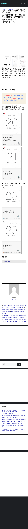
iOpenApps (4, 3)
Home (3, 9)
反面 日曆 (6, 305)
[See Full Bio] (17, 300)
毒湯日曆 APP (20, 307)
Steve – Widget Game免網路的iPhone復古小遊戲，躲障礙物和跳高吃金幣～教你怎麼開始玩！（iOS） (14, 425)
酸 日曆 (4, 313)
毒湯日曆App (5, 309)
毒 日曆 (7, 307)
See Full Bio (13, 300)
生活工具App (10, 9)
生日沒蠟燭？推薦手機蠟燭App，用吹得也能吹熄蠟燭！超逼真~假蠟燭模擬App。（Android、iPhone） (13, 412)
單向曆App (8, 261)
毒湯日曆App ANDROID (16, 309)
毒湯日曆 (13, 307)
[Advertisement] (14, 39)
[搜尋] (19, 364)
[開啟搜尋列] (21, 3)
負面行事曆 (21, 311)
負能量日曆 (14, 311)
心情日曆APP (13, 305)
